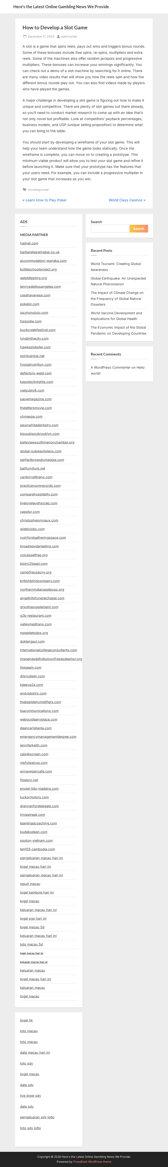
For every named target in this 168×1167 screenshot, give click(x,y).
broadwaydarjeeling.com (39, 546)
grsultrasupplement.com (39, 607)
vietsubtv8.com (32, 390)
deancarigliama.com (36, 728)
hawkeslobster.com (35, 347)
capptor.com (30, 512)
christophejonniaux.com (39, 520)
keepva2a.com (31, 685)
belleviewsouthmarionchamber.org (47, 442)
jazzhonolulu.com (34, 313)
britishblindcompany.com (40, 581)
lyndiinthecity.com (34, 338)
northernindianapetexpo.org (42, 589)
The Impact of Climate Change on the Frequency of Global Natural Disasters (117, 298)
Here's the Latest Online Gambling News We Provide (61, 6)
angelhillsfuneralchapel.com (42, 598)
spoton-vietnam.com (36, 840)
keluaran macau (32, 988)
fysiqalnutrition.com (35, 364)
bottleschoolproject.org (38, 269)
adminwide (69, 36)
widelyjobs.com (32, 529)
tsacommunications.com (39, 711)
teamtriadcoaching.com (38, 823)
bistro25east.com (34, 564)
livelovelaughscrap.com (38, 503)
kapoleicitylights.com (36, 382)
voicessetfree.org (34, 555)
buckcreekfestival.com (38, 330)
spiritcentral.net (32, 356)
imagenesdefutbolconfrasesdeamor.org (51, 659)
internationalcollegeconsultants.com (48, 650)
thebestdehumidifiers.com (40, 702)
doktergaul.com (32, 641)
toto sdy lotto (30, 1128)
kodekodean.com (33, 832)
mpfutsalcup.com (34, 763)
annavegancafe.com (36, 771)
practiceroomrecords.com (40, 486)
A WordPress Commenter (111, 367)
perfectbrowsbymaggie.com (42, 460)
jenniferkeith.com (33, 745)
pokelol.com (29, 304)
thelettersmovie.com (36, 408)
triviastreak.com (32, 815)
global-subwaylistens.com (40, 451)
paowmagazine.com (36, 399)
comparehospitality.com (39, 494)
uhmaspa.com (31, 416)
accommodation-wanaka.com (43, 261)
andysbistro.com (33, 693)
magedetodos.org (34, 633)
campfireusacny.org (35, 572)
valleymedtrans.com (36, 624)
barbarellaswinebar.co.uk (40, 252)
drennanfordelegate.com (39, 806)
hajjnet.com (29, 243)
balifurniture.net (32, 468)
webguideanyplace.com (38, 719)
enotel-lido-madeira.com (39, 788)
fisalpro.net (29, 780)
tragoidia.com (31, 321)
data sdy (27, 1085)
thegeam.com (30, 667)
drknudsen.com (32, 676)
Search (96, 222)
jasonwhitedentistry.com (39, 425)
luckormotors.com (34, 797)
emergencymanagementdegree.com (48, 737)
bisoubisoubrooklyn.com (39, 434)
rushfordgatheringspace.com (43, 537)
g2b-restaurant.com (35, 615)
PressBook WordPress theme (92, 1161)
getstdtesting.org (33, 278)
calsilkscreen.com (34, 754)
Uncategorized (38, 189)
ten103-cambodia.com (37, 849)
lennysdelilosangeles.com (40, 286)
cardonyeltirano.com (36, 477)
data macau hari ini (35, 1052)
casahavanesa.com (35, 295)
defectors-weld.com (36, 373)
